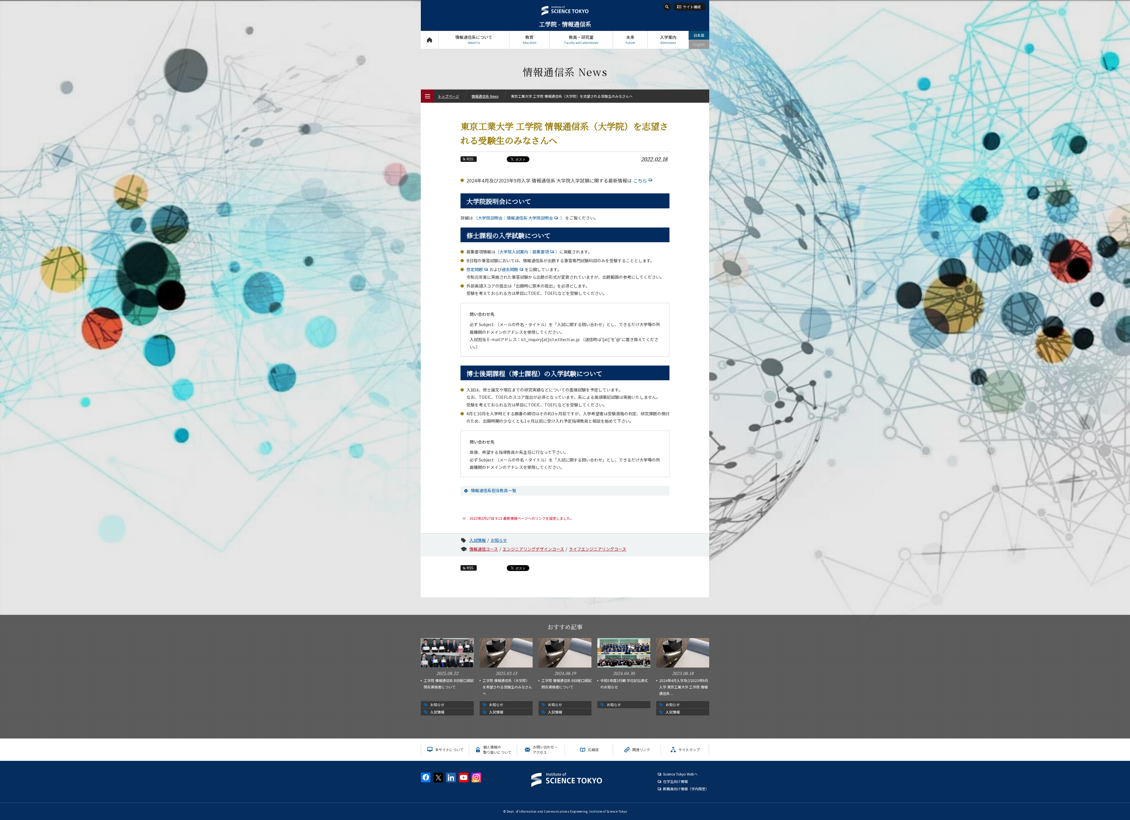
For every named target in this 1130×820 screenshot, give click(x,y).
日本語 (699, 35)
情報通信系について (473, 39)
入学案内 (668, 39)
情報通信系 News (484, 96)
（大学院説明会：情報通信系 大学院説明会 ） (518, 218)
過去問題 (510, 269)
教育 (529, 39)
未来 (630, 39)
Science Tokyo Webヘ (680, 773)
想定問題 (474, 269)
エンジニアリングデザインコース (533, 549)
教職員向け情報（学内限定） (686, 788)
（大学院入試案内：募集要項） (527, 252)
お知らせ (499, 540)
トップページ (429, 40)
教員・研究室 (581, 39)
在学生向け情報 (675, 781)
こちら (640, 180)
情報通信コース (483, 549)
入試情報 (477, 540)
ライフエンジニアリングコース (597, 549)
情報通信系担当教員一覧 (493, 490)
